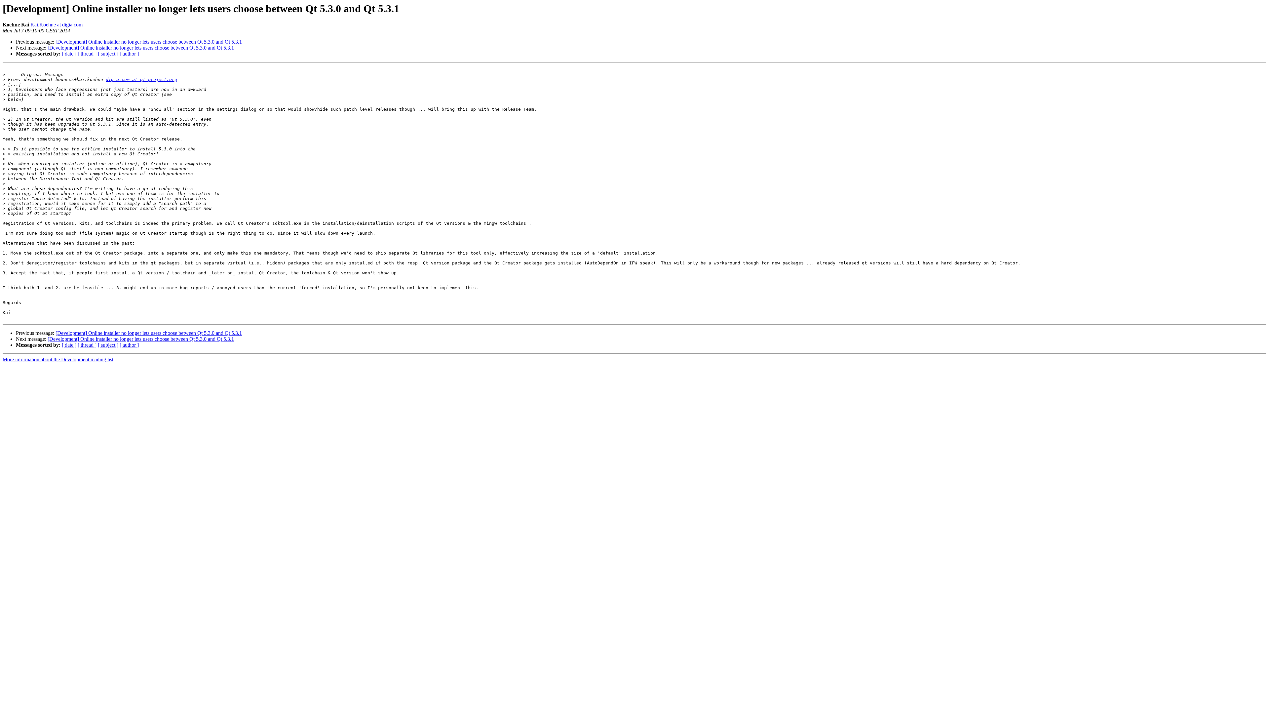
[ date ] (69, 54)
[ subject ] (108, 54)
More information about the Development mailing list (58, 359)
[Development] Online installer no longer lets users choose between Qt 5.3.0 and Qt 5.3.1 (149, 42)
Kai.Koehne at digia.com (56, 24)
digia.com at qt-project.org (141, 79)
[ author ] (129, 54)
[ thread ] (87, 54)
